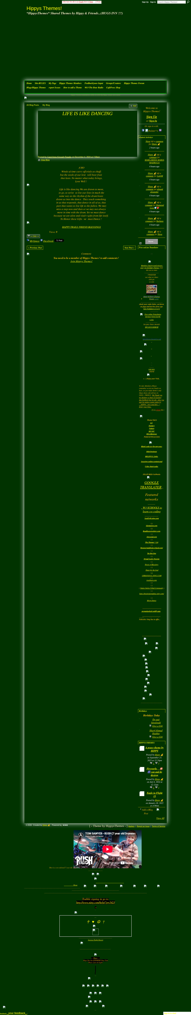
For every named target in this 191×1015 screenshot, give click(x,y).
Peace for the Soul (152, 570)
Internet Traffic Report (95, 940)
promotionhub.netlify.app (151, 611)
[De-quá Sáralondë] (142, 724)
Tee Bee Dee (151, 553)
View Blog (45, 160)
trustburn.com (152, 580)
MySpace (35, 241)
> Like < (34, 236)
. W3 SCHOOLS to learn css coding (151, 509)
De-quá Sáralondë (156, 721)
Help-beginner (151, 451)
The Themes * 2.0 (151, 542)
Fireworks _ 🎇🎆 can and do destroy (155, 772)
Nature (151, 428)
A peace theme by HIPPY (154, 749)
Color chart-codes (151, 466)
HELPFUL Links (151, 456)
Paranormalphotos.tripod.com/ (151, 548)
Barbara (159, 221)
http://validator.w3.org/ (151, 309)
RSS (140, 243)
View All (160, 818)
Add (134, 106)
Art (151, 423)
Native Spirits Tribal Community (151, 588)
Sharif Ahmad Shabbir (156, 732)
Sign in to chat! (170, 1013)
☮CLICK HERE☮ (151, 327)
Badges (131, 826)
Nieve (148, 141)
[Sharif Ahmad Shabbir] (142, 735)
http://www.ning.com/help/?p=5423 (95, 902)
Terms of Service (158, 826)
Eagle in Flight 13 (154, 794)
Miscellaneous (151, 434)
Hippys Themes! (44, 8)
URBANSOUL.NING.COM (151, 575)
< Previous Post (35, 247)
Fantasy (152, 425)
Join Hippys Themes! (81, 261)
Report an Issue (143, 826)
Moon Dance (151, 600)
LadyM (160, 176)
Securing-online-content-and (151, 461)
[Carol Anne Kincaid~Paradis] (31, 119)
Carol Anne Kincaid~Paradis (59, 157)
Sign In (153, 2)
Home (75, 885)
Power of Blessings (151, 564)
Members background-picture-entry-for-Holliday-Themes (151, 266)
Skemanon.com (151, 525)
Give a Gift (157, 725)
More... (151, 241)
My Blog (46, 105)
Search (188, 2)
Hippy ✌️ (156, 144)
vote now (151, 369)
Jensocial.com (152, 537)
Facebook (48, 241)
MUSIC (152, 431)
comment (159, 141)
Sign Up (145, 2)
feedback (13, 1013)
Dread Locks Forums (152, 559)
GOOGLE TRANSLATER (150, 484)
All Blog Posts (33, 105)
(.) (152, 572)
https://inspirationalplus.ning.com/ (151, 593)
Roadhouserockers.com (151, 531)
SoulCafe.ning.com (152, 518)
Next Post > (129, 247)
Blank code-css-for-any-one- (151, 446)
